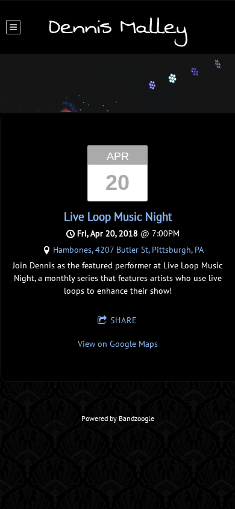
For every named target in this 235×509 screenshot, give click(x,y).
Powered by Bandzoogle (117, 418)
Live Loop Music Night (118, 216)
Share (123, 320)
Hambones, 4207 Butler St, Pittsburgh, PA (128, 249)
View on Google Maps (118, 343)
